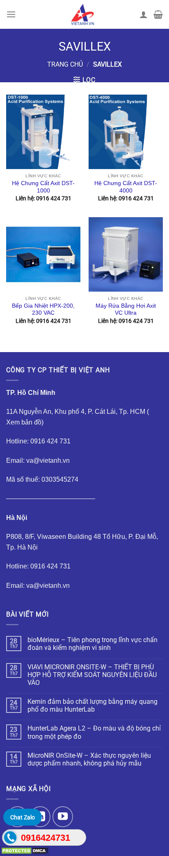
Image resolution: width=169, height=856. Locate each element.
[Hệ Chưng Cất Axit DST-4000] (126, 132)
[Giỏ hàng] (158, 14)
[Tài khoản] (143, 14)
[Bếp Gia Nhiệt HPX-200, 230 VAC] (43, 254)
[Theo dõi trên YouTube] (63, 816)
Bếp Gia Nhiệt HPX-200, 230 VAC (43, 309)
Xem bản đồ (23, 422)
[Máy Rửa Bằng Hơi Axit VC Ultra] (126, 254)
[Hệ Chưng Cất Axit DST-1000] (43, 132)
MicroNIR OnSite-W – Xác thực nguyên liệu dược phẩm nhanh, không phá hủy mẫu (89, 759)
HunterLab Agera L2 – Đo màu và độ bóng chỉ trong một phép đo (94, 732)
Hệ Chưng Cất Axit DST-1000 (43, 187)
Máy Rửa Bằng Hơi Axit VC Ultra (126, 309)
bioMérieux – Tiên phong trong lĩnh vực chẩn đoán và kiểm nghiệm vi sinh (92, 644)
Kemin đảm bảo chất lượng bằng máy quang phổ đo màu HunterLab (92, 705)
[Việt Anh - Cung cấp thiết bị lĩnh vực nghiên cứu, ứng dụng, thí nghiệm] (82, 14)
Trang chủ (65, 64)
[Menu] (11, 14)
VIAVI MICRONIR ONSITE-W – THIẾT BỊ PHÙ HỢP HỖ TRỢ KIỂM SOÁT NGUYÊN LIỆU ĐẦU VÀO (92, 675)
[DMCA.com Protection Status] (24, 850)
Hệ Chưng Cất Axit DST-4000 (125, 187)
